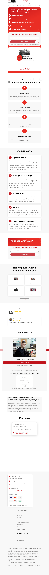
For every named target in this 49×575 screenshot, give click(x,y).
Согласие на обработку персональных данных (28, 526)
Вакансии (19, 517)
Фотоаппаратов (21, 540)
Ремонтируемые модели (23, 522)
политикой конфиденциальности (34, 44)
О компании (20, 520)
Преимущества (12, 79)
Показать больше (24, 299)
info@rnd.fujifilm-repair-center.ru (23, 429)
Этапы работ (22, 79)
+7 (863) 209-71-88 (27, 1)
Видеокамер (20, 538)
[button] (47, 350)
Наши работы (39, 79)
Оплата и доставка (21, 513)
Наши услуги (20, 524)
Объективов (29, 538)
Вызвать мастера (25, 362)
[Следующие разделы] (41, 79)
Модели (30, 79)
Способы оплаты (21, 529)
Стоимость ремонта (22, 510)
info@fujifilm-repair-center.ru (18, 481)
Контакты (19, 515)
